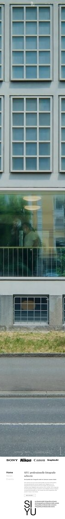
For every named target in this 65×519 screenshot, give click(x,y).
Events (10, 479)
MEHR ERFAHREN (29, 495)
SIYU (58, 3)
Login (49, 3)
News (9, 475)
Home (9, 472)
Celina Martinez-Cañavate (60, 451)
